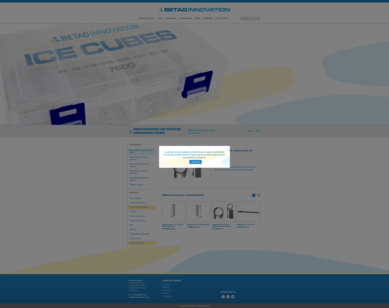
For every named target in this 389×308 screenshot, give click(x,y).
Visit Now (194, 162)
